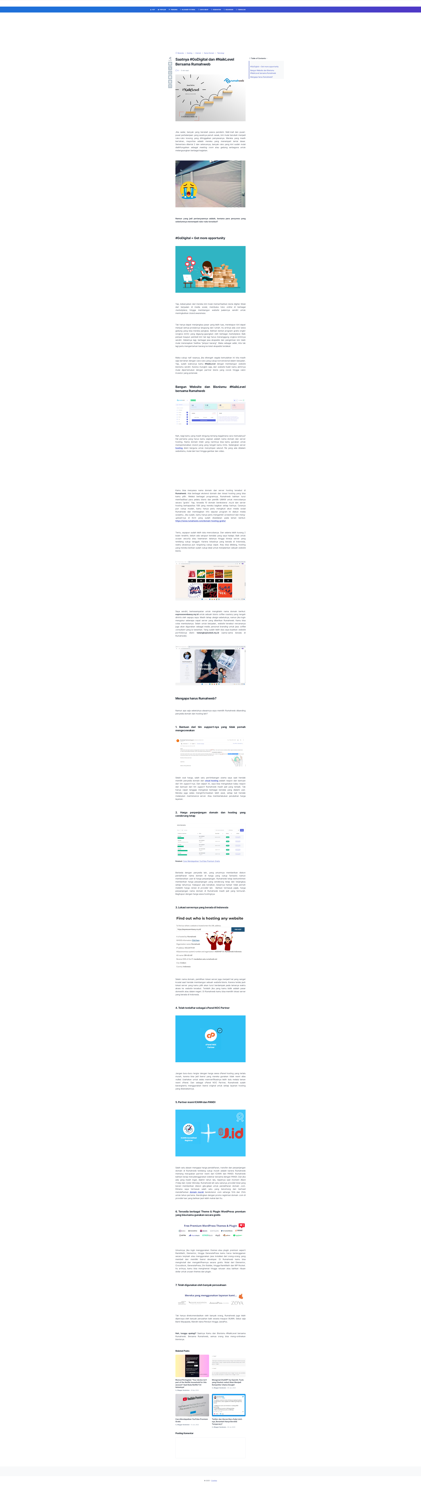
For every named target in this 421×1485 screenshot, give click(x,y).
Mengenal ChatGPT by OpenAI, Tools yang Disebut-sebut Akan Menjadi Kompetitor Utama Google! (228, 1382)
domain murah (197, 1192)
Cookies (214, 1480)
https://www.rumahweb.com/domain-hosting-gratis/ (200, 521)
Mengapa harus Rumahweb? (261, 77)
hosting (179, 448)
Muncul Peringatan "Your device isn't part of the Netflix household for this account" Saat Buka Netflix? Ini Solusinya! (191, 1383)
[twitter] (170, 68)
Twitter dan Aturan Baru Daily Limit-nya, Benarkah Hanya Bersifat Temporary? (227, 1421)
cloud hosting (211, 781)
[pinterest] (170, 82)
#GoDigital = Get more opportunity (264, 66)
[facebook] (170, 64)
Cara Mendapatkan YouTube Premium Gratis (201, 861)
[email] (170, 86)
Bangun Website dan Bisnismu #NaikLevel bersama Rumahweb (263, 71)
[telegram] (170, 77)
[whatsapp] (170, 73)
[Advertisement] (210, 32)
